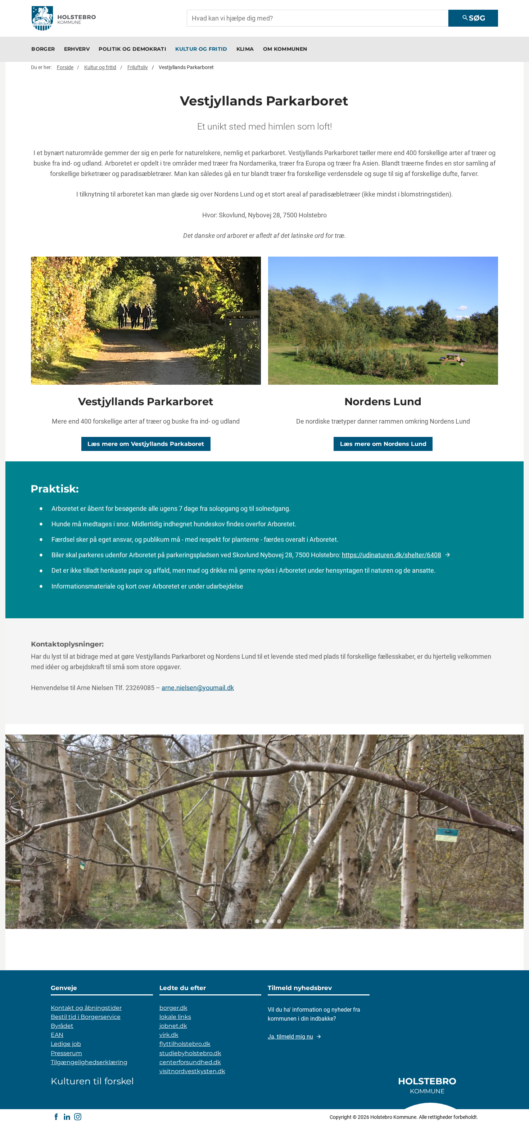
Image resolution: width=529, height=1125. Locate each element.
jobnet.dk (173, 1025)
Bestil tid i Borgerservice (86, 1016)
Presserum (66, 1053)
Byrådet (62, 1025)
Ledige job (66, 1043)
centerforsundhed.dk (190, 1062)
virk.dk (168, 1034)
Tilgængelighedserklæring (89, 1062)
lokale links (175, 1016)
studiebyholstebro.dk (190, 1053)
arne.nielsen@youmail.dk (198, 687)
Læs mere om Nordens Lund (383, 443)
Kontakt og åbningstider (86, 1007)
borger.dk (173, 1007)
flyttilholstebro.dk (185, 1043)
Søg (473, 18)
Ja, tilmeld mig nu (290, 1036)
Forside (65, 67)
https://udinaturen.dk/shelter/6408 (391, 555)
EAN (57, 1034)
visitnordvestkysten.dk (192, 1071)
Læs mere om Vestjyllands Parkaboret (145, 443)
